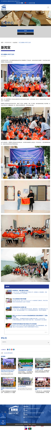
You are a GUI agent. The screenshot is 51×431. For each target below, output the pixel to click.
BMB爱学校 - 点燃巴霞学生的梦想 (20, 290)
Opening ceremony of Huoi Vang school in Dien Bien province (7, 370)
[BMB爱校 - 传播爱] (42, 363)
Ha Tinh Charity (22, 386)
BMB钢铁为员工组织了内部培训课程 (42, 388)
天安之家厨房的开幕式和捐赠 (19, 299)
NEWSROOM (8, 42)
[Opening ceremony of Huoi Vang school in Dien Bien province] (8, 363)
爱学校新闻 (10, 353)
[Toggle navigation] (48, 7)
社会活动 (15, 42)
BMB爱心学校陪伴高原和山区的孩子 (8, 388)
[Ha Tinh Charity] (25, 381)
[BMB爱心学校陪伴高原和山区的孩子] (8, 382)
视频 (25, 33)
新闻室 (25, 30)
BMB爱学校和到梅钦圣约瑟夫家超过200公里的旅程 (24, 324)
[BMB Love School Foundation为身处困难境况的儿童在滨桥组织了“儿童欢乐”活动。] (25, 363)
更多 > (46, 332)
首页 (2, 42)
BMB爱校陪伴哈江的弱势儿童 (19, 307)
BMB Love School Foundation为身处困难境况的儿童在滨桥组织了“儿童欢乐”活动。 (30, 316)
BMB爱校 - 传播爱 (39, 368)
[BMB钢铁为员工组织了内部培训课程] (42, 382)
